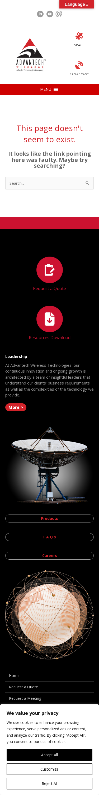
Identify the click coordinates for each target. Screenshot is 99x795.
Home (14, 675)
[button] (45, 89)
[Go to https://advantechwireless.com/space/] (79, 40)
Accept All (49, 754)
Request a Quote (23, 686)
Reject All (50, 783)
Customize (49, 769)
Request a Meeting (25, 698)
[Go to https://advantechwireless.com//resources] (49, 323)
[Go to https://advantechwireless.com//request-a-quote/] (49, 274)
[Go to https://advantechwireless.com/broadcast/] (79, 69)
